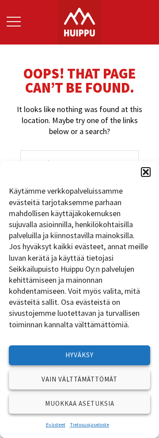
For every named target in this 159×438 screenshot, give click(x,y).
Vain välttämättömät (79, 379)
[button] (145, 172)
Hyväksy (79, 355)
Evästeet (55, 424)
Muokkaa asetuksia (79, 403)
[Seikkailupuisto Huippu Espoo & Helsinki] (79, 21)
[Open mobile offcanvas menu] (14, 22)
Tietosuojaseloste (89, 424)
